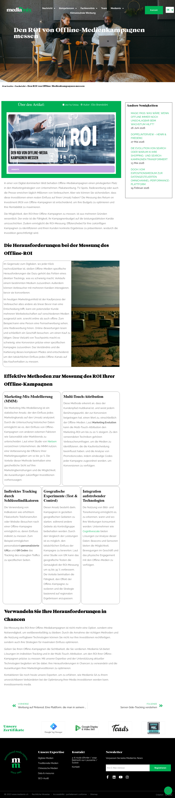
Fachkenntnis (88, 8)
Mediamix (116, 8)
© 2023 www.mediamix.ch (16, 794)
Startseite (7, 86)
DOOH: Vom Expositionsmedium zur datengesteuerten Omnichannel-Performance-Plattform (150, 177)
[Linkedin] (114, 777)
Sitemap (94, 794)
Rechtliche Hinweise (41, 794)
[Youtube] (120, 777)
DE (168, 9)
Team (104, 8)
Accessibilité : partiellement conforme (70, 794)
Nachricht (47, 8)
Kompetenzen (66, 8)
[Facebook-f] (107, 777)
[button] (168, 791)
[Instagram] (127, 777)
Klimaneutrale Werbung (83, 13)
